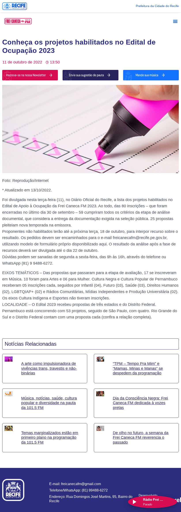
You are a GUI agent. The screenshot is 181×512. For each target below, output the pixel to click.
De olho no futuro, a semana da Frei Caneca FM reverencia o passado (140, 438)
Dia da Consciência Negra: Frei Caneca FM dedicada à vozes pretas (140, 403)
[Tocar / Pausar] (134, 502)
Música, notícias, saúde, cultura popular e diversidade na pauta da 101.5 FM (49, 403)
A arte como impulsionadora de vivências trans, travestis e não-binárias (49, 368)
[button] (175, 21)
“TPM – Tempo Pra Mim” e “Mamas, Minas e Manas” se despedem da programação (138, 368)
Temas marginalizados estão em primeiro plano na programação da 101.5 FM (49, 438)
